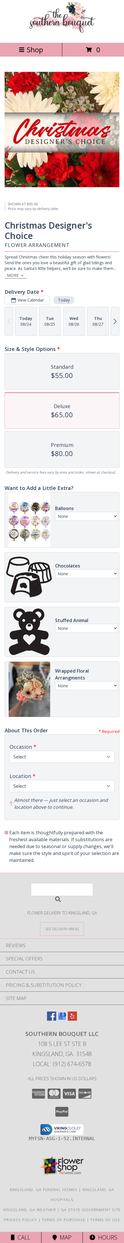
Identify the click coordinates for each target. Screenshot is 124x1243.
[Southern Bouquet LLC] (61, 34)
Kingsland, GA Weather (29, 1209)
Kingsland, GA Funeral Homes (44, 1189)
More (13, 275)
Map (64, 1237)
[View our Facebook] (51, 1019)
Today (64, 300)
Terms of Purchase (63, 1219)
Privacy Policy (20, 1219)
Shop (35, 49)
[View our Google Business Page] (62, 1019)
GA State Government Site (91, 1209)
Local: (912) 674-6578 (62, 1064)
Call (22, 1237)
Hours (106, 1237)
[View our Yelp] (72, 1019)
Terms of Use (105, 1219)
